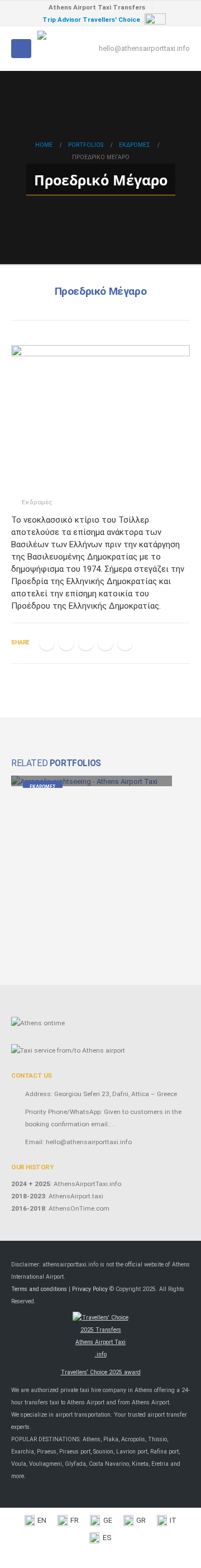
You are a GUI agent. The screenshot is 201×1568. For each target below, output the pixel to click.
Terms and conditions (39, 1289)
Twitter (66, 643)
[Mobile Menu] (21, 48)
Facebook (47, 643)
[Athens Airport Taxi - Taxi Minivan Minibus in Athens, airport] (68, 48)
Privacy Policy (90, 1289)
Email (125, 643)
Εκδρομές (37, 502)
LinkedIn (86, 643)
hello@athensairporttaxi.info (144, 48)
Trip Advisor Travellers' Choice (91, 19)
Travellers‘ (101, 1372)
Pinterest (105, 643)
